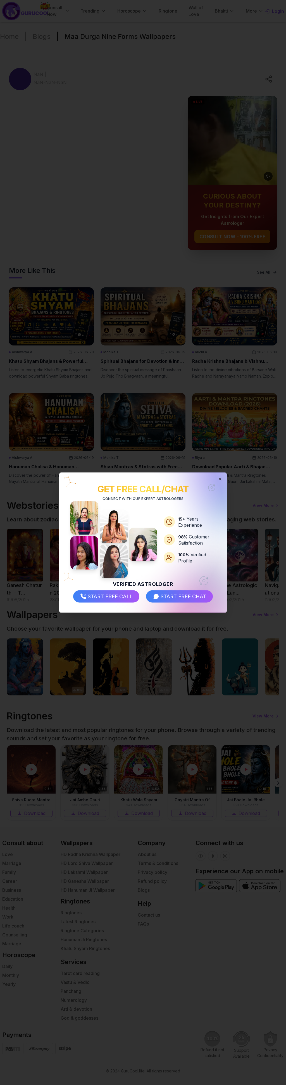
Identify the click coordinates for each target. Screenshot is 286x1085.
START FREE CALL (110, 596)
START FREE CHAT (183, 596)
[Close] (220, 479)
